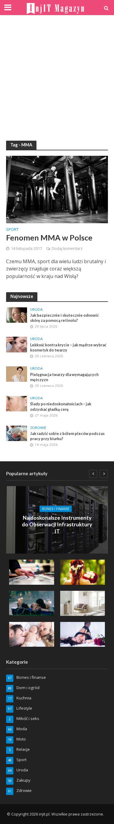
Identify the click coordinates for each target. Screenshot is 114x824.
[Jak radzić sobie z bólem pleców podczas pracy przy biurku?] (16, 433)
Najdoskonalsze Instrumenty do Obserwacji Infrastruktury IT (57, 524)
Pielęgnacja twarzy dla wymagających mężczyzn (64, 377)
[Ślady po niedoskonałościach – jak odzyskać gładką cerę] (16, 403)
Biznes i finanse (55, 509)
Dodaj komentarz (67, 248)
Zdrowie (38, 428)
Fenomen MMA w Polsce (49, 237)
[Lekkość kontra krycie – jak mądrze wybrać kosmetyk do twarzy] (16, 344)
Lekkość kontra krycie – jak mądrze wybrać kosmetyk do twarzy (68, 347)
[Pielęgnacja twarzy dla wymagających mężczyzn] (16, 373)
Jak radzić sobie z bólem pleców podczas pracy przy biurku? (67, 436)
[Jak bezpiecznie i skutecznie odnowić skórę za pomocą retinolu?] (16, 314)
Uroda (36, 309)
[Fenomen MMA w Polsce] (57, 188)
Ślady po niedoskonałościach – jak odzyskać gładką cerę (60, 406)
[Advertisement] (57, 78)
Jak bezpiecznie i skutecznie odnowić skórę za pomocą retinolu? (64, 318)
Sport (12, 230)
